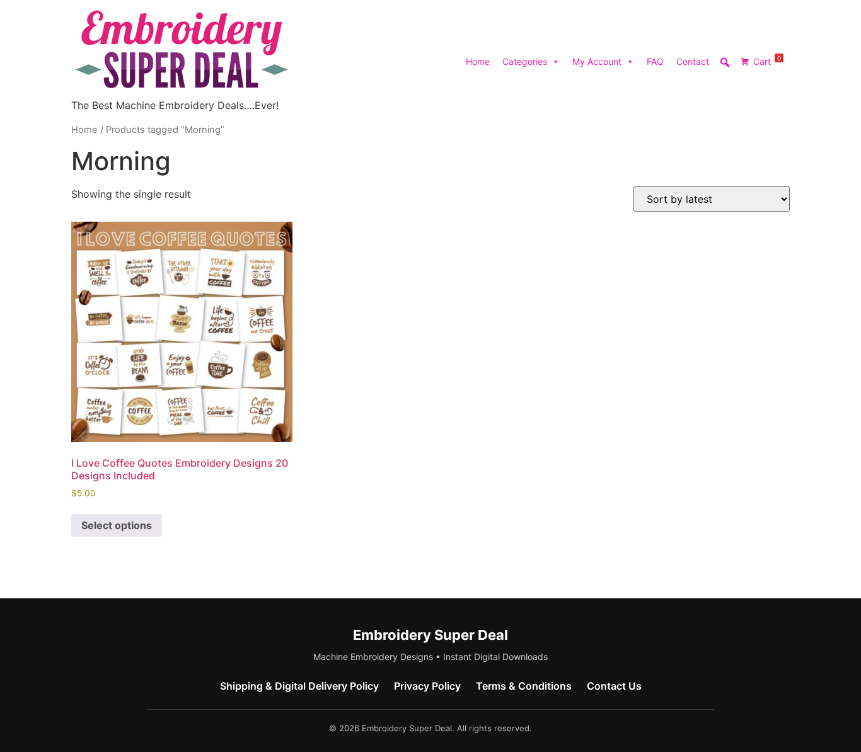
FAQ (655, 61)
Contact (692, 61)
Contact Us (614, 686)
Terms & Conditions (524, 686)
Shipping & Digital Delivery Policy (299, 686)
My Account (596, 61)
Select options (116, 525)
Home (478, 61)
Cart (767, 60)
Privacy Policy (427, 686)
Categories (524, 61)
